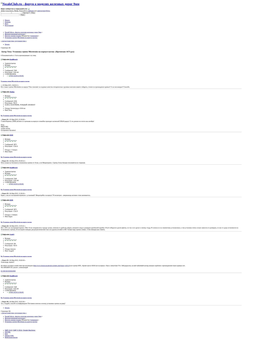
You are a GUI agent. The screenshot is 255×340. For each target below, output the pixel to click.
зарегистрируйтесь (43, 11)
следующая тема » (20, 41)
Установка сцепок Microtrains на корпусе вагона (15, 81)
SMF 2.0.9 (8, 330)
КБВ (11, 135)
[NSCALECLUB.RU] (16, 76)
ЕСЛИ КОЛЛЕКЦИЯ (8, 271)
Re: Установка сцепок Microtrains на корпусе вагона (16, 115)
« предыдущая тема (7, 41)
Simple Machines (29, 330)
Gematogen (33, 36)
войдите (31, 11)
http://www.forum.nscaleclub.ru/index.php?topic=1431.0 (51, 266)
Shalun (12, 92)
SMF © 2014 (17, 330)
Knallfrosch (14, 59)
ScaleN (12, 234)
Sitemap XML (9, 336)
